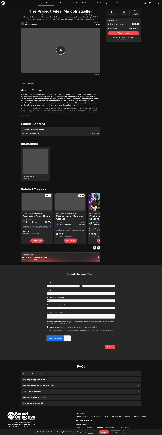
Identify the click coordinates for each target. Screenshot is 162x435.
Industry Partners (123, 428)
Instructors (110, 428)
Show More (25, 115)
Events (62, 3)
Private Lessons (140, 416)
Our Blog (99, 428)
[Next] (98, 247)
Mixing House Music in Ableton (69, 217)
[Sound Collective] (3, 3)
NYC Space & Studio (79, 3)
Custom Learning (100, 3)
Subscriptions (96, 416)
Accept (104, 432)
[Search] (145, 3)
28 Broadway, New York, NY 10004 (21, 424)
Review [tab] (31, 83)
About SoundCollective (84, 428)
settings (90, 433)
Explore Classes (45, 3)
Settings (115, 432)
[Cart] (149, 3)
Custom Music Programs (121, 416)
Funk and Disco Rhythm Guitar (98, 217)
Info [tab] (23, 83)
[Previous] (94, 247)
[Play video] (60, 50)
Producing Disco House (37, 216)
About (118, 3)
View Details (37, 240)
